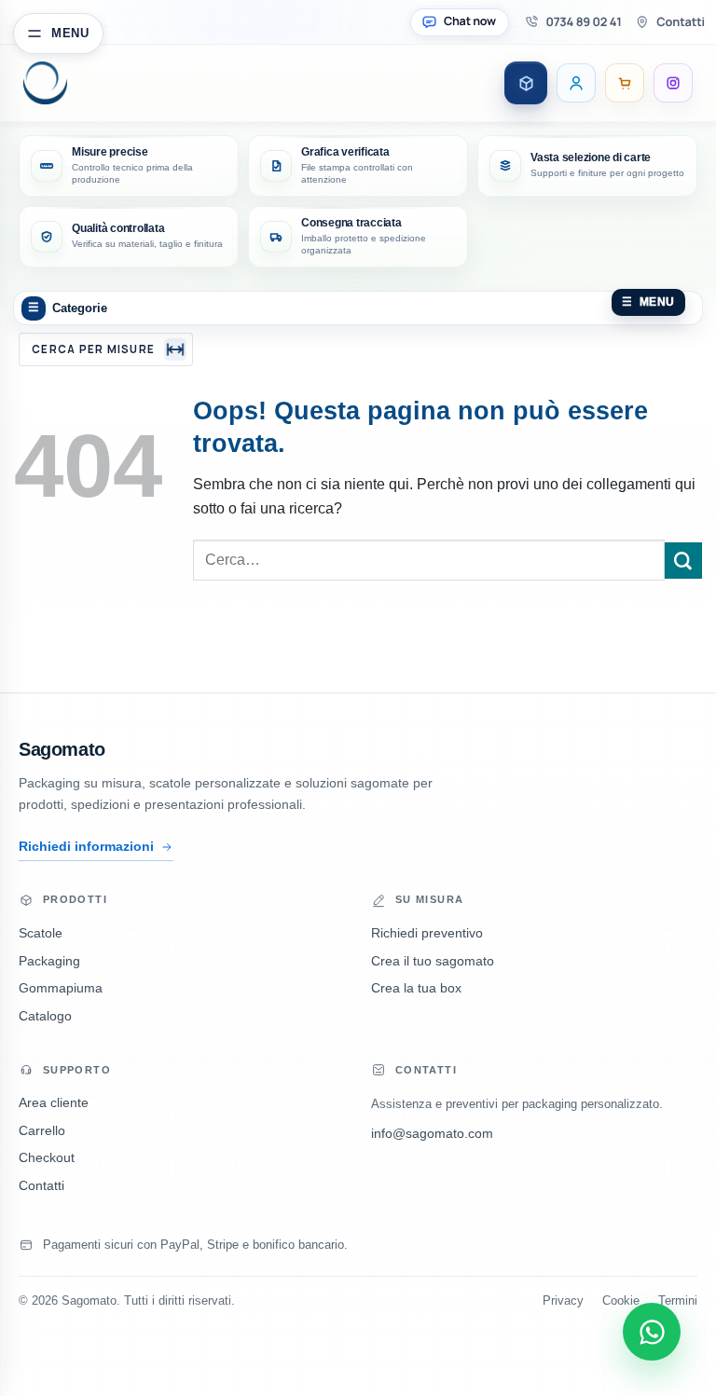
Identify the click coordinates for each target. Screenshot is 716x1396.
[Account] (576, 83)
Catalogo (45, 1016)
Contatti (41, 1186)
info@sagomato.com (432, 1134)
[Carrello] (624, 83)
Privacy (563, 1300)
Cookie (621, 1300)
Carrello (42, 1131)
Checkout (47, 1158)
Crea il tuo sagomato (432, 961)
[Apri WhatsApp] (652, 1332)
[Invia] (683, 560)
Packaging (49, 961)
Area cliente (54, 1103)
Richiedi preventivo (427, 933)
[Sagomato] (84, 83)
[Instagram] (673, 83)
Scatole (40, 933)
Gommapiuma (61, 988)
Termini (677, 1300)
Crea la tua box (416, 988)
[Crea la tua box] (525, 83)
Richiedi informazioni (86, 847)
